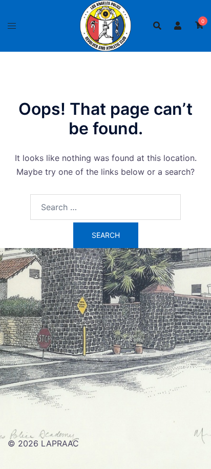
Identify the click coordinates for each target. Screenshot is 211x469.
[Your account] (178, 26)
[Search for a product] (157, 26)
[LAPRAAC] (105, 24)
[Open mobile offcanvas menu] (12, 26)
